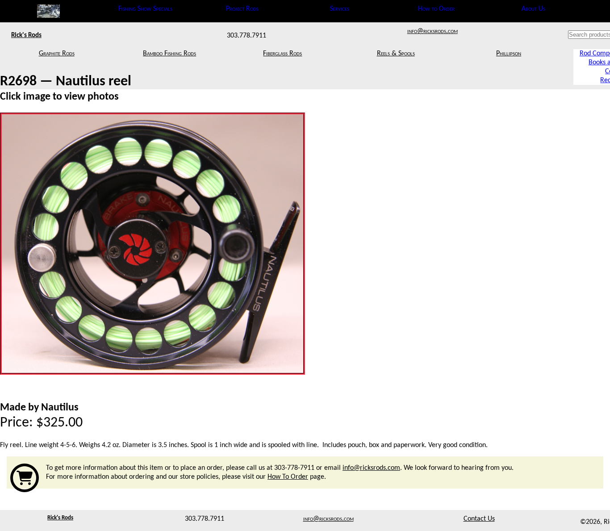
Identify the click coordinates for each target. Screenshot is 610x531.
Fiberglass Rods (282, 53)
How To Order (287, 477)
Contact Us (479, 519)
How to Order (436, 9)
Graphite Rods (57, 53)
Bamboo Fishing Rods (169, 53)
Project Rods (242, 9)
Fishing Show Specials (145, 9)
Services (339, 9)
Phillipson (508, 53)
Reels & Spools (396, 53)
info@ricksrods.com (432, 31)
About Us (533, 9)
